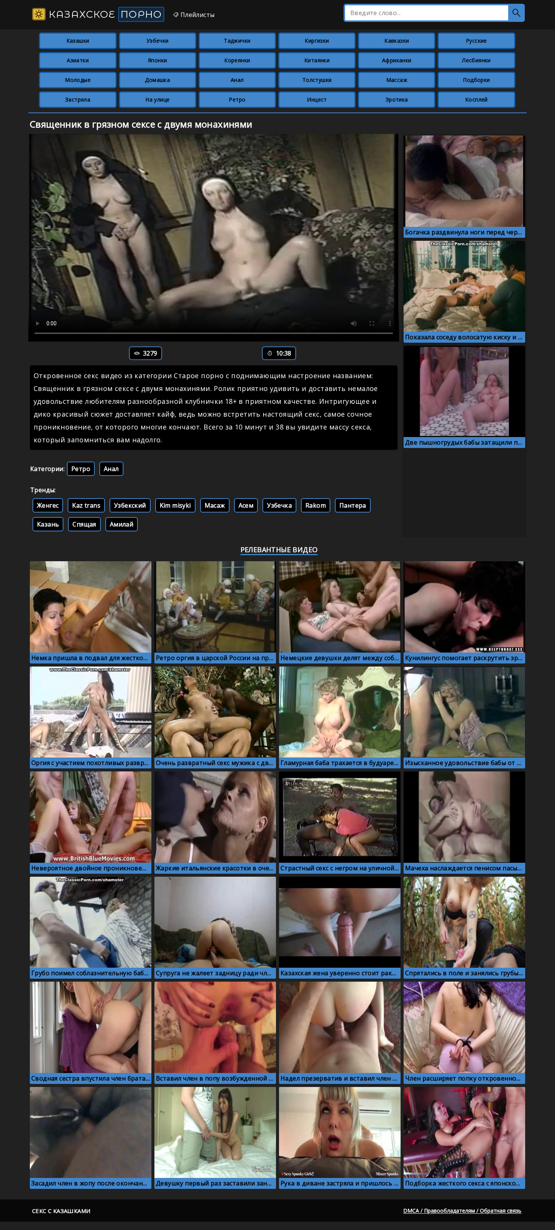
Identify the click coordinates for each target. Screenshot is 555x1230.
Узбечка (279, 505)
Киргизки (317, 40)
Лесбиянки (476, 60)
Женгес (48, 505)
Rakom (315, 505)
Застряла (77, 99)
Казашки (77, 40)
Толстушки (317, 79)
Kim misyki (175, 505)
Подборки (476, 79)
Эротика (396, 99)
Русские (476, 40)
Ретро (237, 99)
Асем (246, 505)
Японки (157, 60)
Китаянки (317, 60)
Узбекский (130, 505)
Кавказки (396, 40)
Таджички (237, 40)
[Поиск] (516, 13)
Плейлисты (196, 15)
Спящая (84, 524)
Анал (237, 79)
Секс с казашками (61, 1211)
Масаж (215, 505)
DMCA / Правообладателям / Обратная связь (462, 1210)
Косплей (476, 99)
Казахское (104, 14)
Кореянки (237, 60)
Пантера (352, 505)
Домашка (157, 79)
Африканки (397, 60)
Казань (48, 524)
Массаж (396, 79)
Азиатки (78, 60)
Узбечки (157, 40)
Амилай (121, 524)
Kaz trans (86, 505)
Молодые (78, 79)
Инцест (317, 99)
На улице (157, 99)
